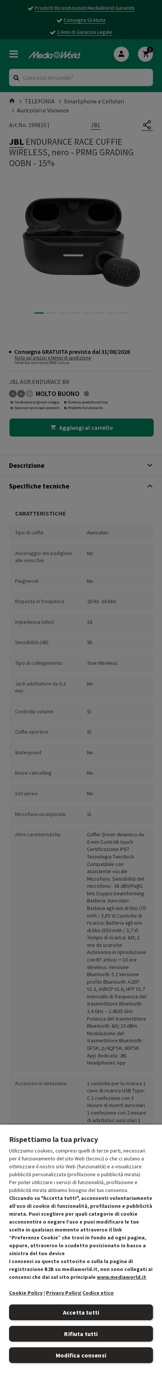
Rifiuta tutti (81, 1334)
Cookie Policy (26, 1292)
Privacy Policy (63, 1292)
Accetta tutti (81, 1312)
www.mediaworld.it (121, 1277)
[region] (81, 1249)
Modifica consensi (81, 1355)
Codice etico (98, 1292)
